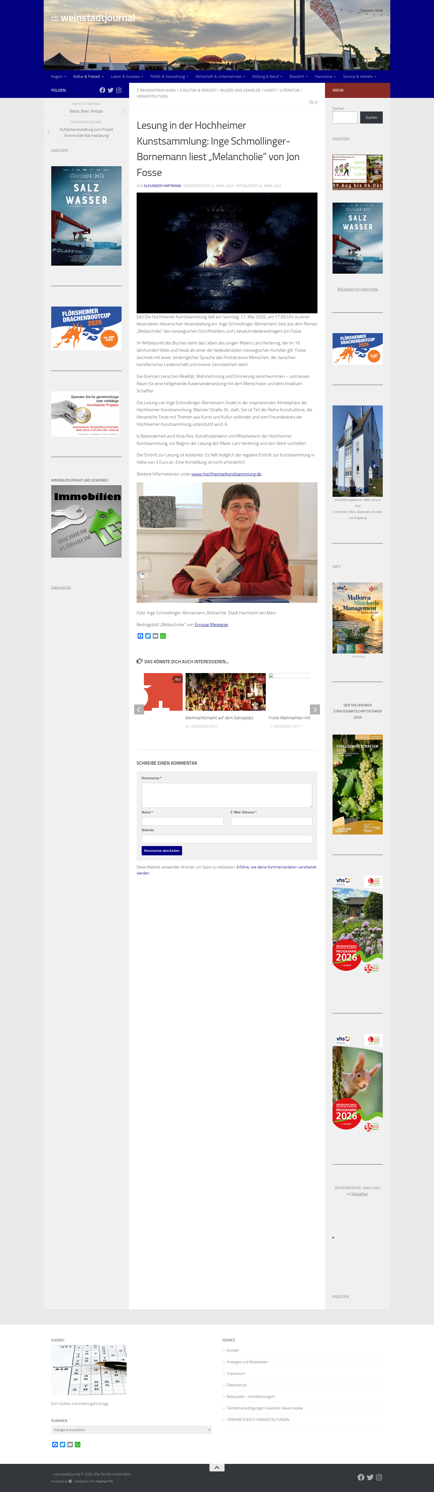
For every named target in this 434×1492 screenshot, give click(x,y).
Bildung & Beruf (265, 76)
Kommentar (152, 778)
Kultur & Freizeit (86, 76)
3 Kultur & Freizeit (198, 90)
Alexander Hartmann (162, 186)
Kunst (270, 90)
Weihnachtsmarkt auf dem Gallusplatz (219, 717)
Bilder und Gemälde (241, 90)
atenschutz (62, 587)
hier (105, 1403)
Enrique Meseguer (212, 624)
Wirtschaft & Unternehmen (219, 76)
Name (147, 812)
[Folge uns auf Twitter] (110, 90)
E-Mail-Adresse (244, 812)
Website (148, 830)
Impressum (236, 1373)
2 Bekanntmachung (156, 90)
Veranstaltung (152, 96)
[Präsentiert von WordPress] (70, 1481)
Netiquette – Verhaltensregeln (251, 1396)
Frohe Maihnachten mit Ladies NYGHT (303, 717)
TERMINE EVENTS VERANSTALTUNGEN (258, 1419)
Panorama (323, 76)
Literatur (289, 90)
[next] (315, 709)
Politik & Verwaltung (167, 76)
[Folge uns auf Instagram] (119, 90)
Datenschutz (237, 1385)
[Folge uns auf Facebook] (102, 90)
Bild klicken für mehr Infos (358, 289)
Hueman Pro (104, 1481)
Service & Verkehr (358, 76)
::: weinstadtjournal (93, 17)
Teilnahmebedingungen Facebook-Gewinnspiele (265, 1408)
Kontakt (233, 1350)
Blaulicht (297, 76)
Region (57, 76)
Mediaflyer (359, 1194)
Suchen (338, 108)
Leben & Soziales (125, 76)
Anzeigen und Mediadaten (247, 1362)
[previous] (139, 709)
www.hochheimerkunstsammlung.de (226, 474)
